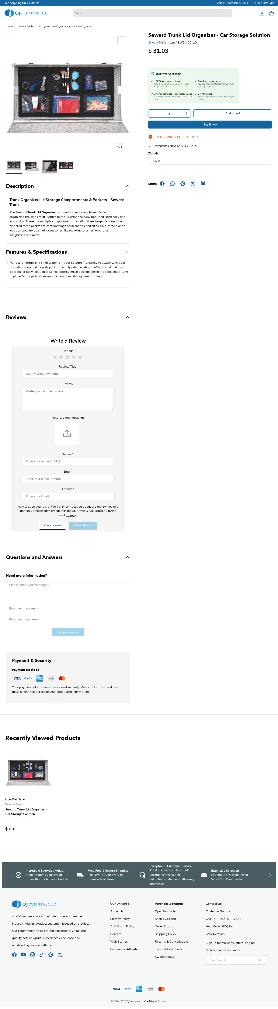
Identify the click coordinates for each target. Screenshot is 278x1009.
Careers (115, 934)
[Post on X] (193, 184)
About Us (116, 911)
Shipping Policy (165, 934)
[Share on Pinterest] (183, 184)
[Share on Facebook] (162, 184)
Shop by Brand (165, 919)
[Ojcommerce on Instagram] (32, 953)
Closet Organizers (83, 26)
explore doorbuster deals (231, 3)
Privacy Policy (120, 919)
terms (112, 511)
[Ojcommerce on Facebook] (14, 953)
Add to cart (232, 113)
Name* (68, 454)
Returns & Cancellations (172, 941)
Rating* (68, 351)
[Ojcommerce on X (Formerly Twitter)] (60, 953)
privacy (71, 515)
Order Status (164, 926)
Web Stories (119, 941)
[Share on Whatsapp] (172, 184)
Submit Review (83, 525)
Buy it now (210, 124)
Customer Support (219, 911)
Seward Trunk (157, 42)
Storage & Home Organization (54, 26)
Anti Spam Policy (122, 926)
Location (68, 489)
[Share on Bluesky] (203, 184)
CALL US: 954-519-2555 (224, 919)
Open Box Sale (165, 911)
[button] (55, 357)
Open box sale (264, 3)
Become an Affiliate (124, 949)
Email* (68, 471)
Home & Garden (26, 26)
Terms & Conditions (168, 949)
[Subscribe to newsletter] (259, 960)
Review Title (67, 366)
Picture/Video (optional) (68, 417)
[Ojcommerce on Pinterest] (51, 953)
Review (67, 384)
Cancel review (52, 525)
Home (10, 26)
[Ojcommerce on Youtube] (23, 953)
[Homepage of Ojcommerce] (26, 13)
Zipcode (153, 153)
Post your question (68, 632)
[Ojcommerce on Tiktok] (42, 953)
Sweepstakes (164, 956)
